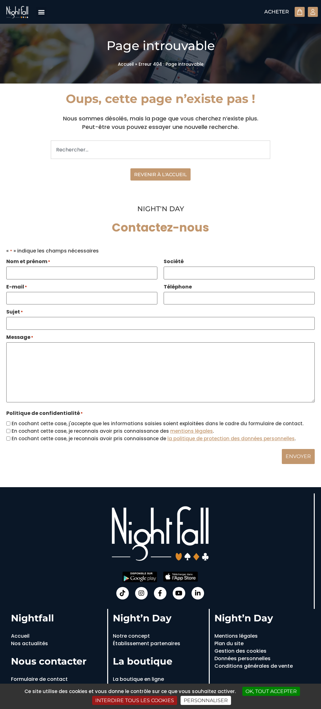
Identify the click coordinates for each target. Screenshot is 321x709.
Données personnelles (242, 658)
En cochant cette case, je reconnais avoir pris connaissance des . (113, 431)
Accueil (126, 64)
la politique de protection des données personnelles (231, 438)
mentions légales (191, 431)
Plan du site (229, 643)
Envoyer (298, 456)
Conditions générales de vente (253, 666)
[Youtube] (179, 593)
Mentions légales (236, 636)
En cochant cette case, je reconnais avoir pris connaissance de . (154, 438)
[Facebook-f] (160, 593)
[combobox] (160, 149)
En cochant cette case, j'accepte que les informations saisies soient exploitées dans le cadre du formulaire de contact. (157, 423)
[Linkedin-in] (198, 593)
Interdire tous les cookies (134, 700)
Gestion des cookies (240, 651)
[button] (41, 12)
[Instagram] (141, 593)
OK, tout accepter (271, 691)
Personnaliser (206, 700)
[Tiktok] (122, 593)
